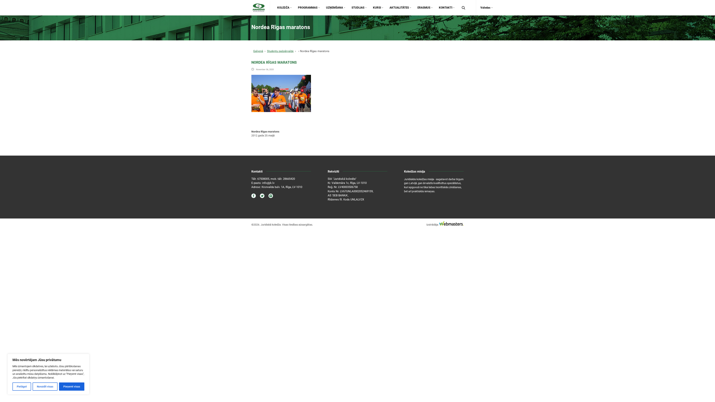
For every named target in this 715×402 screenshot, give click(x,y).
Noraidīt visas (45, 386)
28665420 (289, 179)
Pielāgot (22, 386)
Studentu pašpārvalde (280, 51)
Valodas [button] (485, 7)
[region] (48, 374)
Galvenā (258, 51)
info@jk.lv (268, 183)
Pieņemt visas (71, 386)
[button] (463, 8)
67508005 (263, 179)
